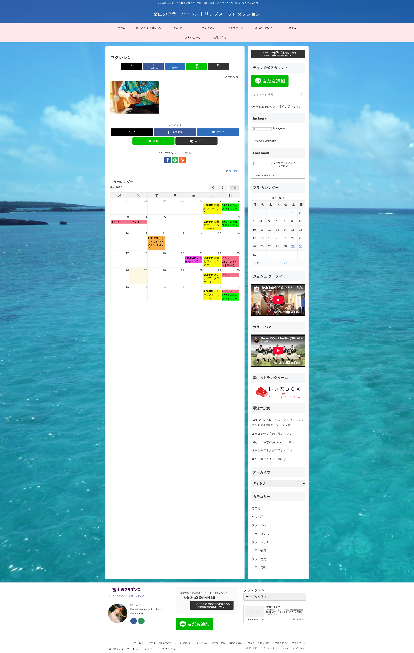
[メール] (141, 621)
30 (300, 246)
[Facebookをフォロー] (167, 160)
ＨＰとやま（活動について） (159, 643)
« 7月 (256, 262)
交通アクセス (282, 643)
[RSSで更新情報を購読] (182, 160)
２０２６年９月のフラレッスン (272, 433)
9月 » (286, 262)
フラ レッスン (201, 643)
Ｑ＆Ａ (251, 643)
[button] (218, 66)
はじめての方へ (237, 643)
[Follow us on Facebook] (133, 621)
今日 (234, 187)
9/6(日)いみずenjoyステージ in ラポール (277, 442)
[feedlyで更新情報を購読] (175, 160)
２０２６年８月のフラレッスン (272, 450)
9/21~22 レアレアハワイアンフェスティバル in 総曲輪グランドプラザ (278, 422)
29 (292, 246)
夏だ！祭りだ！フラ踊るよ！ (270, 459)
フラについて (184, 643)
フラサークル (218, 643)
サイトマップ (298, 643)
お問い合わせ (265, 643)
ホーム (137, 643)
